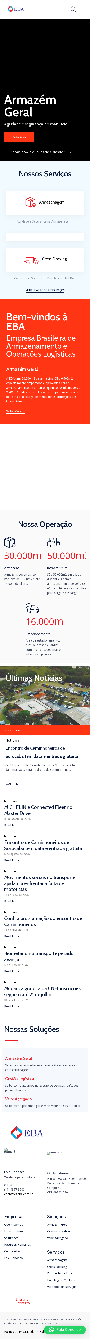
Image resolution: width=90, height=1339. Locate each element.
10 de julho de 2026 (16, 1000)
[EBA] (15, 9)
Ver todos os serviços (61, 1287)
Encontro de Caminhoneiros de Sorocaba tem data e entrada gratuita (41, 752)
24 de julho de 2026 (16, 894)
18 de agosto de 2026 (17, 818)
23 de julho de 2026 (16, 929)
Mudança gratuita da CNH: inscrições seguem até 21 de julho (42, 991)
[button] (45, 290)
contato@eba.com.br (18, 1194)
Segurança (11, 1238)
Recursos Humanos (17, 1245)
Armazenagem (57, 1260)
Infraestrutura (13, 1231)
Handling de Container (62, 1280)
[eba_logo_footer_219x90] (27, 1141)
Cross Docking (57, 1267)
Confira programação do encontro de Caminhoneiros (43, 921)
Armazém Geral (57, 1224)
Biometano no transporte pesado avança (39, 956)
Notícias (12, 740)
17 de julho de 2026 (16, 965)
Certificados (12, 1251)
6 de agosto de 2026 (17, 854)
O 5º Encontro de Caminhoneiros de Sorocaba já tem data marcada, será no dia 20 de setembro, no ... (41, 767)
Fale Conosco (13, 1258)
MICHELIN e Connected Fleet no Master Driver (38, 810)
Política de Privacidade (19, 1332)
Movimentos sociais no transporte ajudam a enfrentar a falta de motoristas (39, 883)
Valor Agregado (57, 1238)
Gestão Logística (58, 1231)
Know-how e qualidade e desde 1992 (41, 152)
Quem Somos (13, 1224)
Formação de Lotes (60, 1273)
